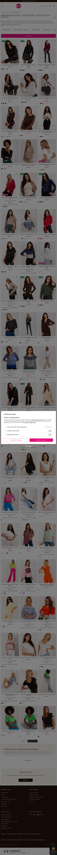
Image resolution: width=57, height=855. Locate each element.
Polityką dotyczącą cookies (38, 419)
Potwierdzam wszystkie (41, 440)
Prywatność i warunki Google (29, 422)
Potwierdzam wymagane (16, 440)
